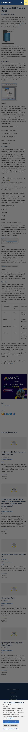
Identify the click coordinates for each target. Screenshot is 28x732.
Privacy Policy (10, 718)
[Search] (21, 2)
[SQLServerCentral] (1, 2)
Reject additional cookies (10, 725)
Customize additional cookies (11, 729)
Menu (25, 2)
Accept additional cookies (11, 722)
